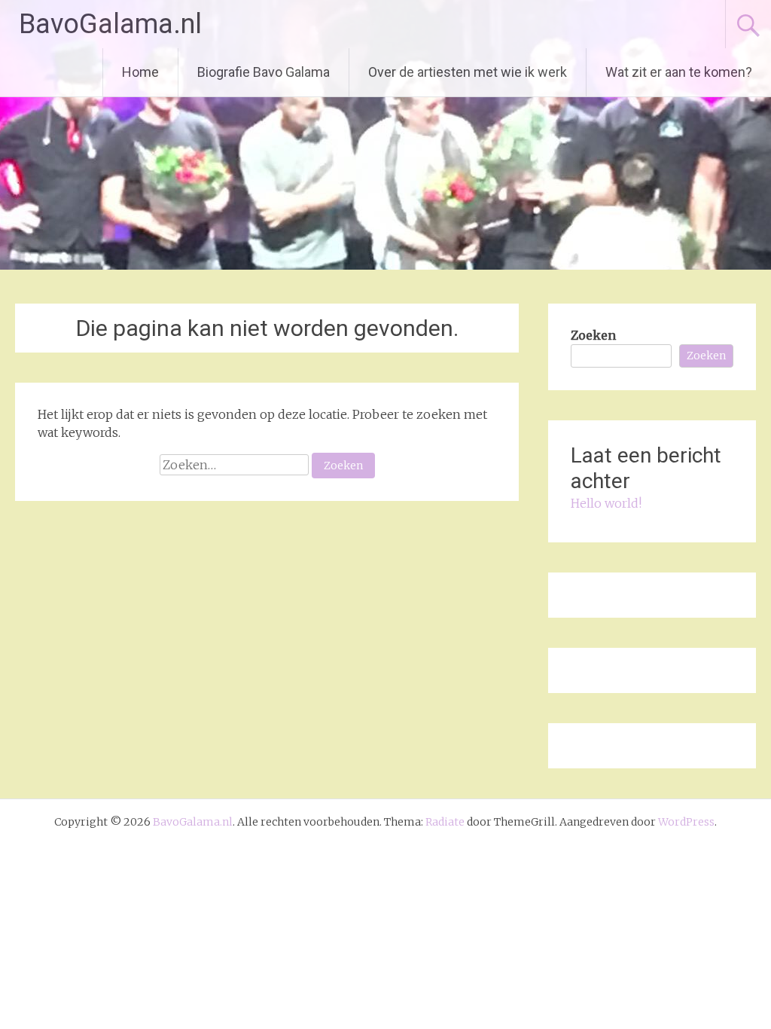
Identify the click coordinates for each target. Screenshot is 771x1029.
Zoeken (593, 335)
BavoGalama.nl (110, 24)
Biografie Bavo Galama (263, 72)
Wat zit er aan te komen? (678, 72)
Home (140, 72)
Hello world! (606, 503)
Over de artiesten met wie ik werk (467, 72)
